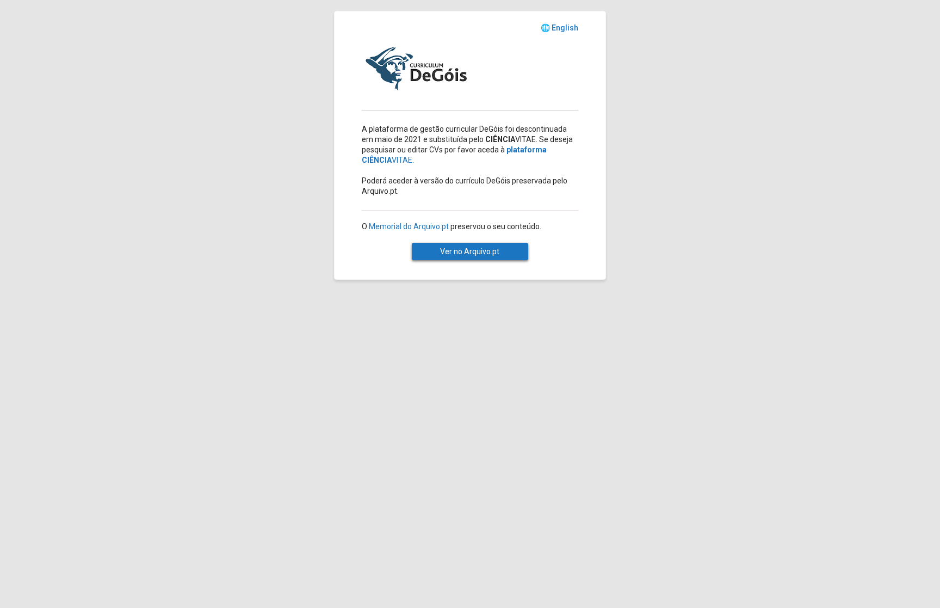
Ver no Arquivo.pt (469, 251)
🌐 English (559, 27)
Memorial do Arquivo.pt (409, 226)
